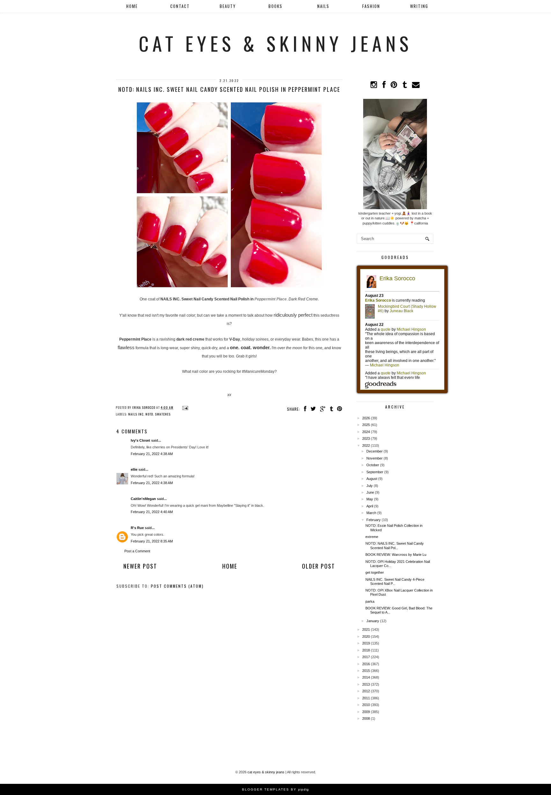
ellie (134, 469)
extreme (371, 537)
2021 (366, 629)
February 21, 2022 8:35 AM (152, 541)
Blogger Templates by (275, 789)
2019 (366, 643)
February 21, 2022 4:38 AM (152, 454)
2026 (366, 418)
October (372, 465)
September (374, 472)
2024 (366, 432)
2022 (366, 445)
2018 (366, 650)
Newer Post (140, 566)
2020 (366, 636)
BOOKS (275, 6)
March (371, 513)
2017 (366, 657)
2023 (366, 438)
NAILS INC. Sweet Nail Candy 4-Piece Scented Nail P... (394, 581)
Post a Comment (137, 551)
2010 (366, 705)
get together (374, 572)
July (369, 486)
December (374, 451)
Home (132, 6)
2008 (366, 718)
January (372, 621)
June (370, 492)
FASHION (371, 6)
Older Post (318, 566)
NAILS (323, 6)
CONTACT (180, 6)
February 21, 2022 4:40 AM (152, 512)
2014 (366, 677)
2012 (366, 691)
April (369, 506)
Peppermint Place (270, 299)
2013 (366, 684)
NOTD (149, 414)
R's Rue (137, 528)
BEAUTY (228, 6)
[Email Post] (184, 407)
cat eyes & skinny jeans (275, 43)
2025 (366, 425)
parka (369, 601)
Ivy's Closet (140, 440)
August (371, 479)
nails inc (135, 414)
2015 (366, 671)
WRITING (419, 6)
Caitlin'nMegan (143, 499)
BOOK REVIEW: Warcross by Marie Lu (395, 554)
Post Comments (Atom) (177, 586)
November (374, 458)
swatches (163, 414)
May (369, 499)
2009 (366, 712)
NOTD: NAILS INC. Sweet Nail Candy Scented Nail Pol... (394, 545)
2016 (366, 664)
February (373, 520)
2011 (366, 698)
